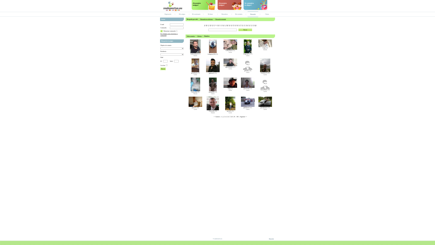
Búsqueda (253, 14)
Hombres (207, 36)
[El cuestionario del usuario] (195, 52)
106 (237, 117)
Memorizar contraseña (169, 31)
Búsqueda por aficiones (206, 19)
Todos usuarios (191, 36)
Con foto (162, 65)
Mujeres (199, 36)
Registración (168, 14)
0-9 (255, 25)
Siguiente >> (243, 117)
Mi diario (210, 14)
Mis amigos (182, 14)
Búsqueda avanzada (220, 19)
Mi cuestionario (196, 14)
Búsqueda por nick (192, 19)
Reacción (271, 239)
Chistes (267, 14)
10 (234, 117)
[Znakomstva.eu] (172, 9)
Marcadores (224, 14)
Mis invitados (238, 14)
